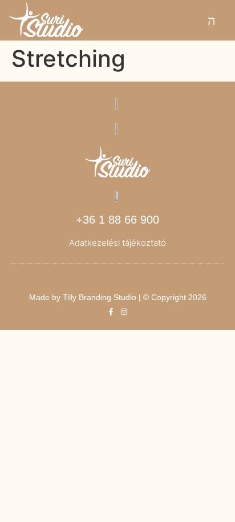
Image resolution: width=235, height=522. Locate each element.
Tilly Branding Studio (99, 297)
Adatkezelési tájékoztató (117, 242)
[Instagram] (124, 311)
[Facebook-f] (111, 311)
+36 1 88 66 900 (117, 219)
